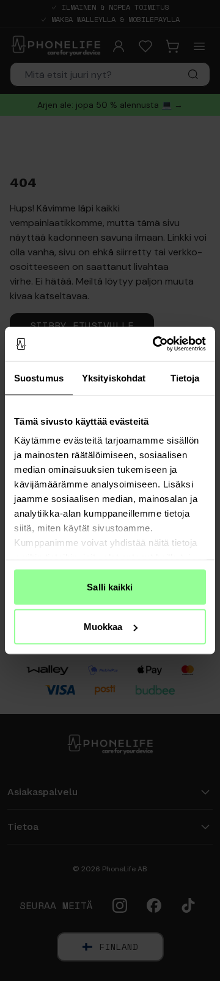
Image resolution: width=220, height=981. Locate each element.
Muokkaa (103, 627)
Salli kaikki (110, 586)
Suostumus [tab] (39, 377)
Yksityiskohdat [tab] (113, 377)
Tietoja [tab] (185, 377)
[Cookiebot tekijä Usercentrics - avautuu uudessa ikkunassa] (155, 344)
